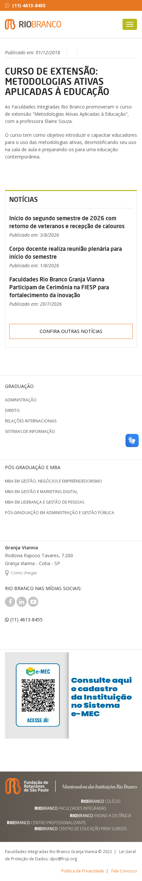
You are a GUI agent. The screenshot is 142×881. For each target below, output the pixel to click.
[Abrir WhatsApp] (125, 864)
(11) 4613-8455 (29, 5)
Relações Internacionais (30, 421)
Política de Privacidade (82, 870)
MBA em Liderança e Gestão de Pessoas (44, 502)
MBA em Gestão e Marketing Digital (41, 491)
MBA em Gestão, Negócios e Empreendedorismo (53, 481)
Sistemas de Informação (30, 431)
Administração (21, 400)
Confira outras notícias (71, 331)
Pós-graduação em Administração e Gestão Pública (59, 512)
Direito (12, 410)
